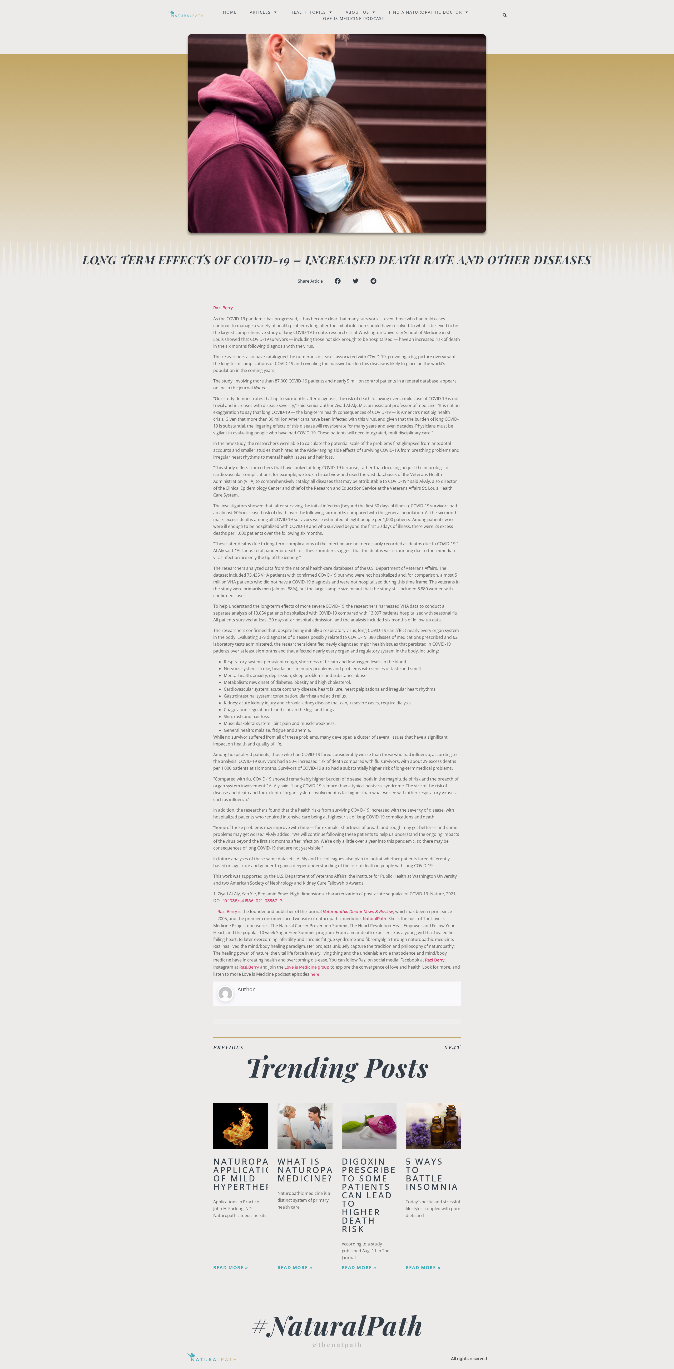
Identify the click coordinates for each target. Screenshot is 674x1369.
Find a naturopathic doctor (425, 12)
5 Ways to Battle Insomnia (432, 1174)
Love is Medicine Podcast (352, 18)
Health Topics (308, 12)
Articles (260, 12)
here (314, 974)
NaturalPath (374, 918)
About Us (357, 12)
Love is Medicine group (306, 967)
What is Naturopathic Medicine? (317, 1170)
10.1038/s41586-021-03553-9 (252, 900)
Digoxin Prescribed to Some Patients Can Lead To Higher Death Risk (373, 1195)
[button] (504, 15)
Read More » (230, 1267)
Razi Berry (223, 307)
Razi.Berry (249, 967)
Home (230, 12)
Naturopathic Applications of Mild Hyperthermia (253, 1174)
